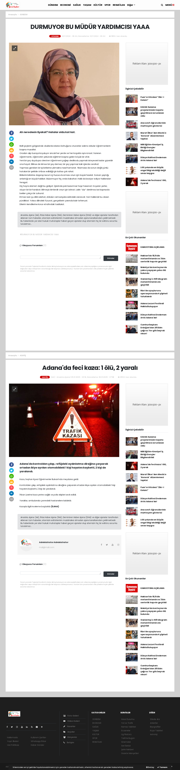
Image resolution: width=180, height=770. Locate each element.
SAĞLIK (77, 5)
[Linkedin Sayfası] (28, 727)
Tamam (163, 767)
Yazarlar (71, 726)
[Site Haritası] (38, 727)
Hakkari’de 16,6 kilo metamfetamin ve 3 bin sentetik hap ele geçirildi (153, 258)
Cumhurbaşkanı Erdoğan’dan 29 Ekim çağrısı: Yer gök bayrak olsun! (152, 329)
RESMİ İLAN (119, 5)
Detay (151, 767)
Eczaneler (125, 730)
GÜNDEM (53, 5)
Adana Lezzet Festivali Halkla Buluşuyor (152, 305)
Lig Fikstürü (126, 734)
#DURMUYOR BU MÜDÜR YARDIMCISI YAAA (39, 234)
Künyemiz (72, 737)
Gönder (110, 258)
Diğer (130, 5)
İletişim (70, 742)
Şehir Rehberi (127, 749)
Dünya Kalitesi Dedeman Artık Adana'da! (153, 159)
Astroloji (153, 734)
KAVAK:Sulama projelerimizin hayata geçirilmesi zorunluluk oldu (152, 111)
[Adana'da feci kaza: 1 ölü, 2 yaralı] (64, 420)
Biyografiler (155, 726)
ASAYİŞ (23, 355)
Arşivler (71, 731)
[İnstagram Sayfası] (18, 727)
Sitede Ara (155, 719)
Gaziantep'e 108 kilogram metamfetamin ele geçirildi (153, 282)
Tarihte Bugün (128, 738)
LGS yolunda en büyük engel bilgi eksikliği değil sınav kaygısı (153, 170)
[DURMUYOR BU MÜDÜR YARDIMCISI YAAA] (64, 83)
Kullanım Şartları (38, 737)
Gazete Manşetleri (130, 753)
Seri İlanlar (126, 745)
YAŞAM (87, 5)
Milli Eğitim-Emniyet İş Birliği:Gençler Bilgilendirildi (151, 147)
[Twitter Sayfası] (13, 727)
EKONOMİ (65, 5)
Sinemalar (126, 742)
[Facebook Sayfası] (8, 727)
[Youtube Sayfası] (23, 727)
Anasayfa (12, 14)
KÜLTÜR (98, 5)
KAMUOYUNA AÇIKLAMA (152, 247)
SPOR (107, 5)
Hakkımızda (12, 737)
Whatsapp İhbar (38, 741)
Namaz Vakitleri (128, 726)
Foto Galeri (73, 715)
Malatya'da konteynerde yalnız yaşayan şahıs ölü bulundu (153, 270)
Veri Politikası (13, 745)
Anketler (154, 723)
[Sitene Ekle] (43, 727)
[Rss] (33, 727)
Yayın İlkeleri (12, 741)
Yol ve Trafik (127, 723)
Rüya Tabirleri (156, 730)
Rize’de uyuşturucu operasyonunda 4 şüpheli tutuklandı (153, 293)
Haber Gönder (37, 745)
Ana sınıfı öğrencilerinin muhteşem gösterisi (153, 124)
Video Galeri (73, 721)
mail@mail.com (46, 547)
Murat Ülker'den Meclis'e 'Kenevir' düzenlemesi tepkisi (153, 135)
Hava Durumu (127, 719)
